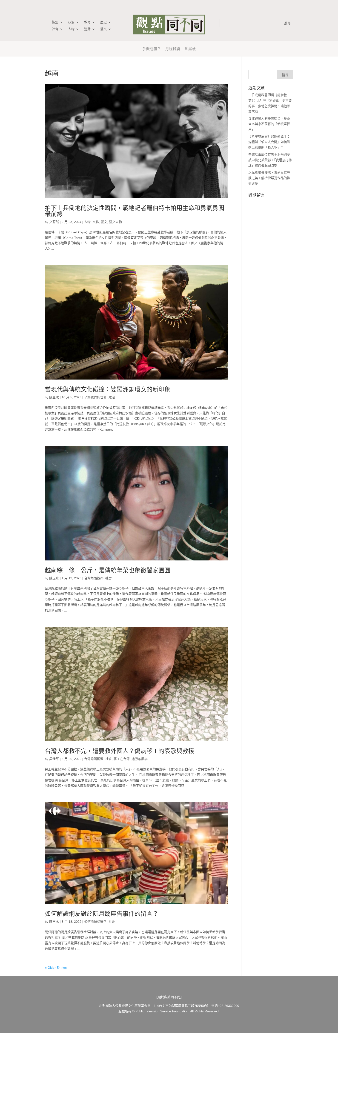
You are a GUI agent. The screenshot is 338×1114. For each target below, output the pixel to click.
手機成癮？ (151, 49)
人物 (71, 29)
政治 (71, 22)
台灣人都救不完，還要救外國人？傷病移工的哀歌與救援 (119, 751)
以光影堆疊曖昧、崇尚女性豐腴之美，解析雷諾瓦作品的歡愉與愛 (269, 178)
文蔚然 (54, 222)
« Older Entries (56, 967)
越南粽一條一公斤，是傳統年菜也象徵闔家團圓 (107, 570)
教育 (87, 22)
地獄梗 (190, 49)
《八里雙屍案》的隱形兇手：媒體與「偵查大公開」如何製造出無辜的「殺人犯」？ (269, 142)
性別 (55, 22)
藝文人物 (115, 222)
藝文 (103, 29)
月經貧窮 (172, 49)
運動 (87, 29)
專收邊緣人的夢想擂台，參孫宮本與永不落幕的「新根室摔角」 (269, 124)
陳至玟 (54, 397)
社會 (55, 29)
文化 (95, 222)
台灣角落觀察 (93, 578)
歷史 (103, 22)
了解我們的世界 (95, 397)
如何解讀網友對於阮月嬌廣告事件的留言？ (101, 913)
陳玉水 (54, 578)
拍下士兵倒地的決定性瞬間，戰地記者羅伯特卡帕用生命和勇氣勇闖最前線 (134, 211)
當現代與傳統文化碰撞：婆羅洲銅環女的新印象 (107, 389)
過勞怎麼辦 (140, 759)
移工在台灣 (122, 759)
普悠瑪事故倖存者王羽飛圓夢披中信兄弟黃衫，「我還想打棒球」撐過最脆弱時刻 (270, 160)
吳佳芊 (54, 759)
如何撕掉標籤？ (95, 921)
